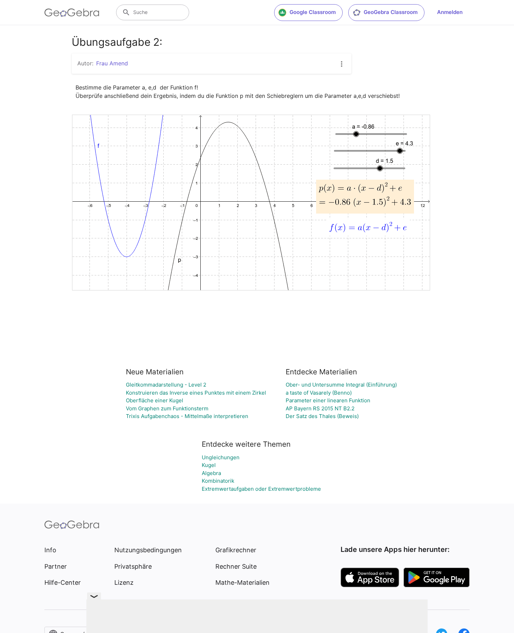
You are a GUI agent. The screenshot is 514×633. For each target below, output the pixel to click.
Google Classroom (313, 12)
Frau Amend (112, 63)
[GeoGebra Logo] (71, 12)
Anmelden (450, 12)
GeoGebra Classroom (390, 12)
